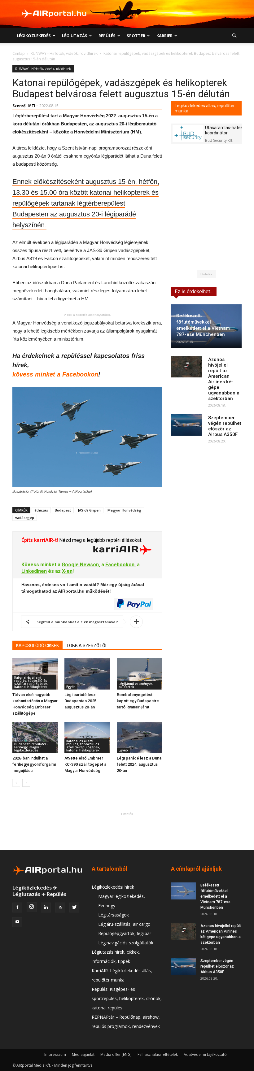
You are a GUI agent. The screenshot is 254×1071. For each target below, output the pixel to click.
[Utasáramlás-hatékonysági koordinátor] (188, 133)
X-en (67, 571)
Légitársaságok (113, 915)
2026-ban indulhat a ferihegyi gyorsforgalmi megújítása (34, 764)
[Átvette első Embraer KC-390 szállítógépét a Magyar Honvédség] (87, 737)
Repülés (107, 35)
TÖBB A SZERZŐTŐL (86, 645)
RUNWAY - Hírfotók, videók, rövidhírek (64, 53)
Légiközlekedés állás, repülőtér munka (205, 108)
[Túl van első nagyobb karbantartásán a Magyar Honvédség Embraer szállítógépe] (35, 674)
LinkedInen (34, 571)
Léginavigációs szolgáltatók (125, 943)
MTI (31, 105)
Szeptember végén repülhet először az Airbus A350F (224, 426)
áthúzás (41, 510)
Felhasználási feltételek (158, 1054)
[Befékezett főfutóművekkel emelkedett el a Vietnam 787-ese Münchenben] (183, 890)
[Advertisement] (127, 831)
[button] (234, 36)
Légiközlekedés (34, 35)
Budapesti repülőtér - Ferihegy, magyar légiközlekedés (31, 747)
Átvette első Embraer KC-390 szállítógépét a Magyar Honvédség (85, 764)
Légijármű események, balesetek (136, 685)
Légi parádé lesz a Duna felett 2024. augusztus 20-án (139, 764)
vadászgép (24, 517)
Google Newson (80, 565)
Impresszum (55, 1054)
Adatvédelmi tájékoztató (205, 1054)
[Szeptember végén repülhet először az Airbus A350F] (186, 425)
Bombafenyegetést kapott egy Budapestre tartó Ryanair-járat (138, 700)
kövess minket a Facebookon (55, 374)
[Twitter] (74, 907)
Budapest (63, 510)
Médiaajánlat (83, 1054)
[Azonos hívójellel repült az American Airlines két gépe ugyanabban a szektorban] (186, 366)
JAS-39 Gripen (89, 510)
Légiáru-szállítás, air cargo (124, 924)
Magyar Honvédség (124, 510)
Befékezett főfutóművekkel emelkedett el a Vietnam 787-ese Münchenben (215, 896)
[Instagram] (32, 907)
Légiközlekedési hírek (113, 887)
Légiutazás (74, 35)
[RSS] (60, 907)
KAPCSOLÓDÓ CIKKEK (37, 645)
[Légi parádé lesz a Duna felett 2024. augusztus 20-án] (139, 737)
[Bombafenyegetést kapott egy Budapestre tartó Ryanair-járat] (139, 674)
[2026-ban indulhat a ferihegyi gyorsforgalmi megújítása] (35, 737)
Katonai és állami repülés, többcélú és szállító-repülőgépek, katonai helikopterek (31, 682)
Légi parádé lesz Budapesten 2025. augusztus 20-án (81, 700)
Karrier (164, 35)
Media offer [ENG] (116, 1054)
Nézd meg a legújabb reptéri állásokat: (100, 540)
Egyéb (71, 687)
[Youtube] (17, 922)
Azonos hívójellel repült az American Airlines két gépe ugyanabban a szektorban (223, 379)
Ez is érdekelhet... (194, 291)
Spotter (136, 35)
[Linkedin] (46, 907)
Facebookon (119, 565)
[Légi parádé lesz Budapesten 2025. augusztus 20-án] (87, 674)
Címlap (18, 53)
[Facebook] (17, 907)
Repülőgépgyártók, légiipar (124, 933)
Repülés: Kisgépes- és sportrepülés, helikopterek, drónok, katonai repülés (127, 998)
